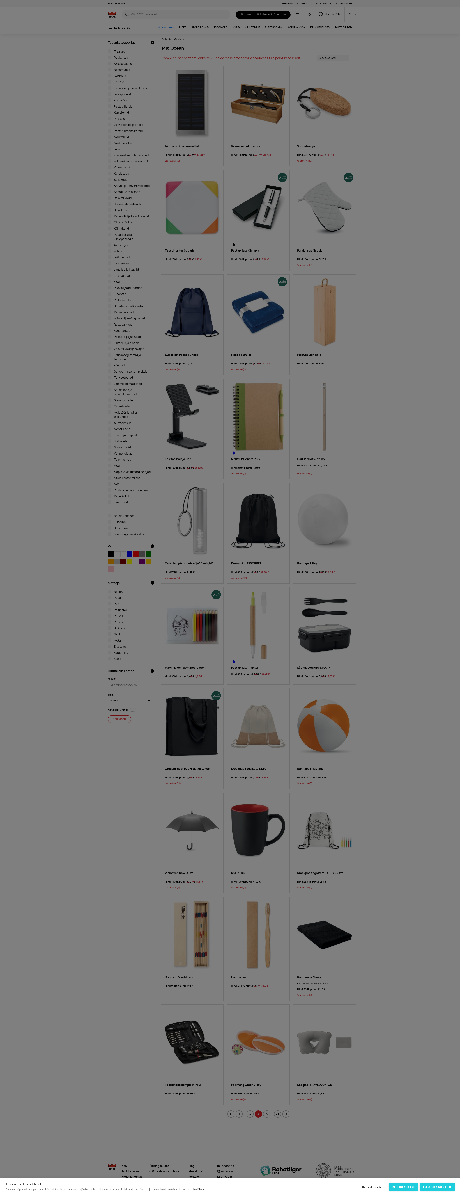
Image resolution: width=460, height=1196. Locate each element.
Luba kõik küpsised (437, 1187)
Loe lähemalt (199, 1189)
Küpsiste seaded (372, 1187)
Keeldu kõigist (403, 1187)
